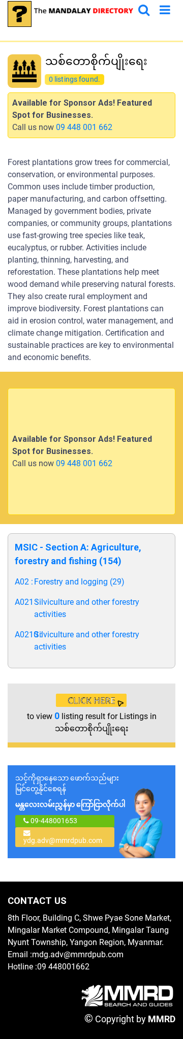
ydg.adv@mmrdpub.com (62, 840)
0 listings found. (74, 79)
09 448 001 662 (84, 127)
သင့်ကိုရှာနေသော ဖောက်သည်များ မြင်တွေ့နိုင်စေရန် (70, 791)
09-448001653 (53, 821)
